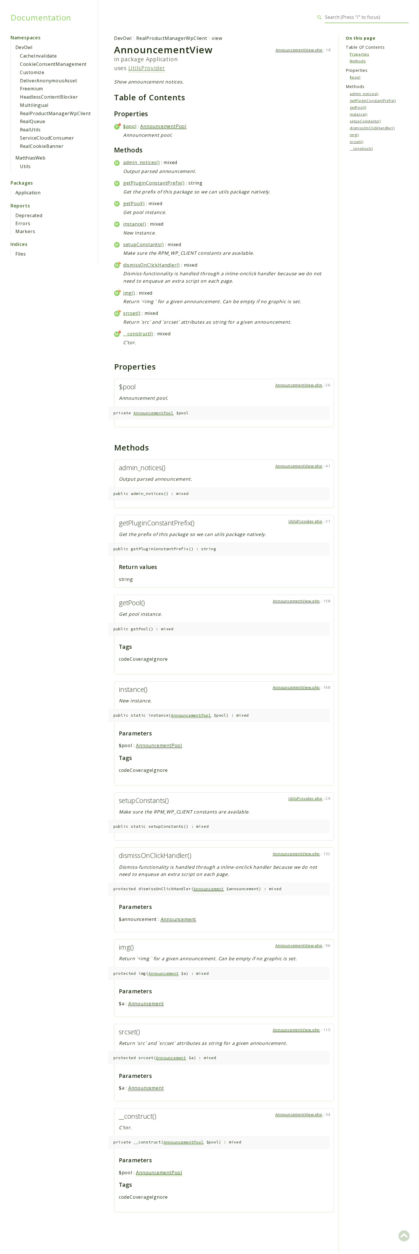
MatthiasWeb (30, 158)
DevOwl (23, 47)
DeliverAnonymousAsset (48, 81)
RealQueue (32, 121)
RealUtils (30, 130)
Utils (25, 166)
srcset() (132, 313)
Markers (25, 231)
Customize (32, 72)
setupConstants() (143, 244)
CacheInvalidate (38, 56)
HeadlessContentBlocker (49, 97)
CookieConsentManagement (53, 64)
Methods (358, 60)
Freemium (31, 88)
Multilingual (34, 105)
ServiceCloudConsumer (47, 138)
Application (27, 192)
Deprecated (28, 215)
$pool (130, 126)
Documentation (41, 17)
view (217, 38)
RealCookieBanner (42, 146)
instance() (134, 224)
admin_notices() (141, 162)
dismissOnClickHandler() (151, 265)
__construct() (138, 334)
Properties (359, 54)
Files (20, 254)
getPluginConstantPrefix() (154, 183)
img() (129, 293)
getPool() (134, 203)
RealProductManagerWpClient (55, 113)
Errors (22, 223)
